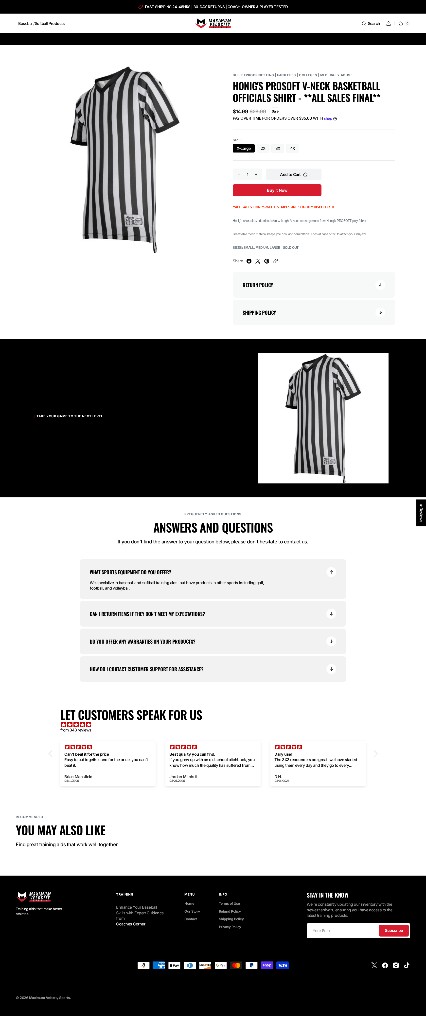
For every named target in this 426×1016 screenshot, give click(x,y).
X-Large (246, 149)
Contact (190, 919)
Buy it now (277, 190)
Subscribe (394, 930)
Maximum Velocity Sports (49, 998)
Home (189, 903)
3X (279, 149)
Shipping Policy (231, 919)
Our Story (192, 911)
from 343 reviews (75, 730)
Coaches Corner (130, 923)
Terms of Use (229, 903)
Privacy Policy (230, 927)
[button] (370, 23)
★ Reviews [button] (421, 512)
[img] (215, 725)
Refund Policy (230, 911)
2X (265, 149)
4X (294, 149)
